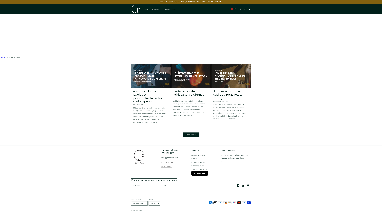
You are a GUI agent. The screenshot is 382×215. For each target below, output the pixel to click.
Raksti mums (167, 162)
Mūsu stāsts (166, 167)
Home (2, 57)
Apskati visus (191, 135)
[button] (234, 9)
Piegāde (194, 159)
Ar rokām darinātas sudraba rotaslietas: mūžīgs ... (227, 94)
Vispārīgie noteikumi (199, 169)
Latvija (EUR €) (138, 203)
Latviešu (153, 203)
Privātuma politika (198, 162)
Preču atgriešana (197, 166)
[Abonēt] (165, 185)
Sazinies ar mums (198, 155)
